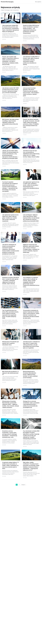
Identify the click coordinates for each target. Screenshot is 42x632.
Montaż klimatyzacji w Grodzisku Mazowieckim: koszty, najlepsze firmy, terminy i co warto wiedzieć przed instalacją (30, 374)
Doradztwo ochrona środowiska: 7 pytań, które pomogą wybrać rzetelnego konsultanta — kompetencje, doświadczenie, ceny (9, 434)
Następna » (23, 484)
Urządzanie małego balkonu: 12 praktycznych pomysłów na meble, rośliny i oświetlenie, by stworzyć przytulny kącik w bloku (10, 465)
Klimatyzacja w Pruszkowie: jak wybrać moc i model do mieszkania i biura (10, 343)
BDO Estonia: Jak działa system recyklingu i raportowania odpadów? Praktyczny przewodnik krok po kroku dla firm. (10, 122)
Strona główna (38, 1)
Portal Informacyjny (7, 2)
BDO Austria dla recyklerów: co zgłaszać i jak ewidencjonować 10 (10, 373)
